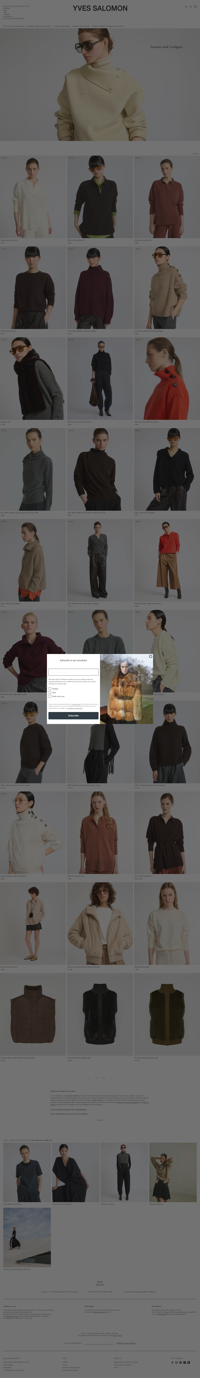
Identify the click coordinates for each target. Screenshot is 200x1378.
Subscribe (73, 715)
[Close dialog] (150, 656)
